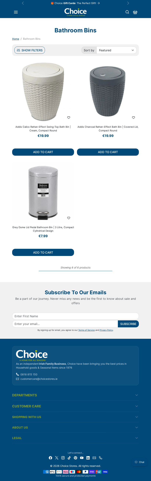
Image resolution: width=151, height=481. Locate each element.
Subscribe (128, 324)
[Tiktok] (69, 457)
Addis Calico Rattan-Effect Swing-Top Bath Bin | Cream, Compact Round (43, 128)
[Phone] (100, 457)
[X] (57, 457)
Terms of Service (86, 330)
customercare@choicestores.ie (38, 378)
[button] (15, 12)
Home (15, 38)
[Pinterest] (75, 457)
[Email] (94, 457)
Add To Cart (43, 152)
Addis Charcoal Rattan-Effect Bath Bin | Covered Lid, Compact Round (108, 128)
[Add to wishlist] (68, 117)
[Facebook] (50, 457)
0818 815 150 (28, 374)
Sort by (89, 50)
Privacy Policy (106, 330)
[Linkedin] (88, 457)
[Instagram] (63, 457)
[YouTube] (82, 457)
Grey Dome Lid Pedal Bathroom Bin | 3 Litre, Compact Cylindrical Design (43, 229)
